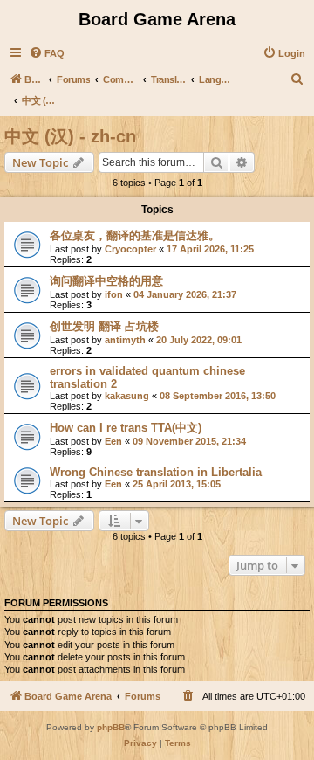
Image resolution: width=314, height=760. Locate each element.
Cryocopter (130, 249)
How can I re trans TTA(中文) (125, 427)
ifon (114, 294)
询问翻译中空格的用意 (106, 280)
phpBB (111, 727)
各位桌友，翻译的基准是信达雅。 (135, 235)
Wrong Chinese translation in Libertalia (156, 472)
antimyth (125, 340)
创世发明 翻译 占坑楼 (104, 326)
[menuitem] (47, 53)
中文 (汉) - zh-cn (70, 136)
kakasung (127, 395)
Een (113, 441)
